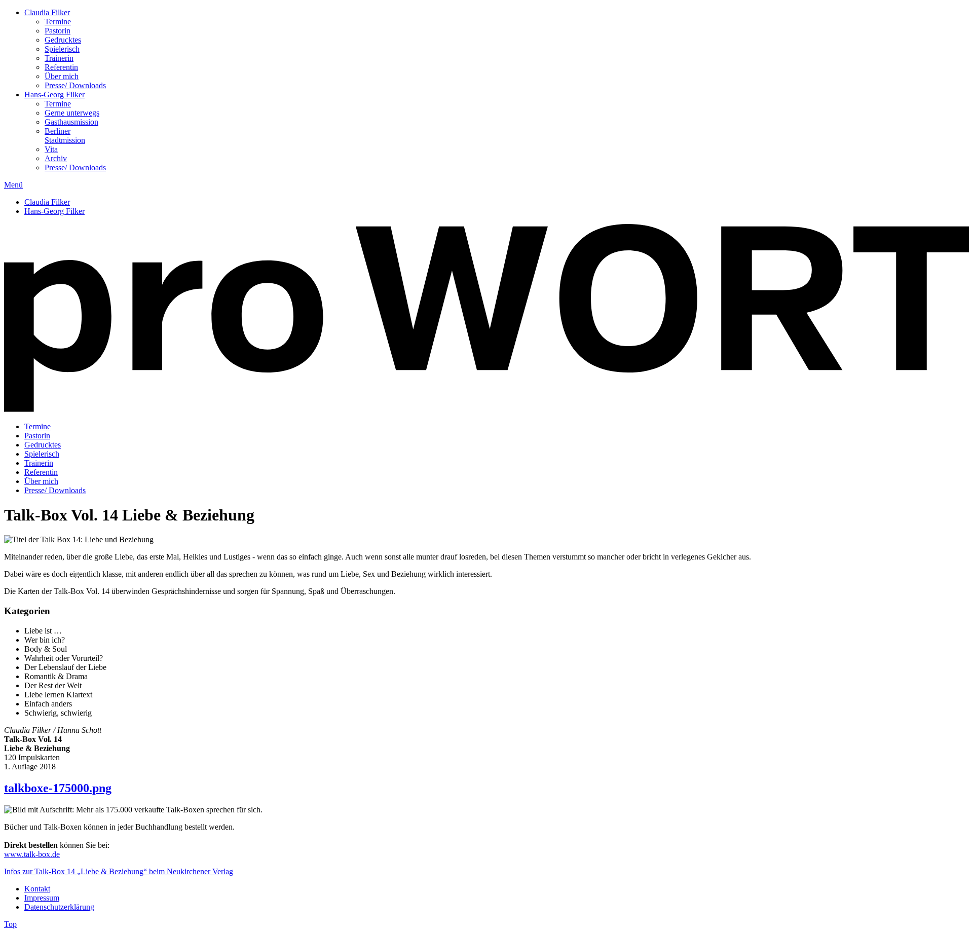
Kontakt (37, 888)
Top (10, 924)
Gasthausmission (71, 122)
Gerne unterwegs (72, 112)
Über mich (62, 76)
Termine (58, 21)
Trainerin (59, 58)
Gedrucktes (63, 39)
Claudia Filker (47, 12)
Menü (13, 184)
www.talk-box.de (32, 854)
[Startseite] (486, 409)
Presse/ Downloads (75, 85)
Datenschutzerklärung (59, 907)
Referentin (61, 67)
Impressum (41, 897)
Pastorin (57, 30)
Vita (51, 149)
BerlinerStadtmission (65, 135)
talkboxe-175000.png (57, 788)
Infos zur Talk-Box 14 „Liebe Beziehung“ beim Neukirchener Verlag (118, 871)
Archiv (56, 158)
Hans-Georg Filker (54, 94)
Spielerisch (62, 49)
